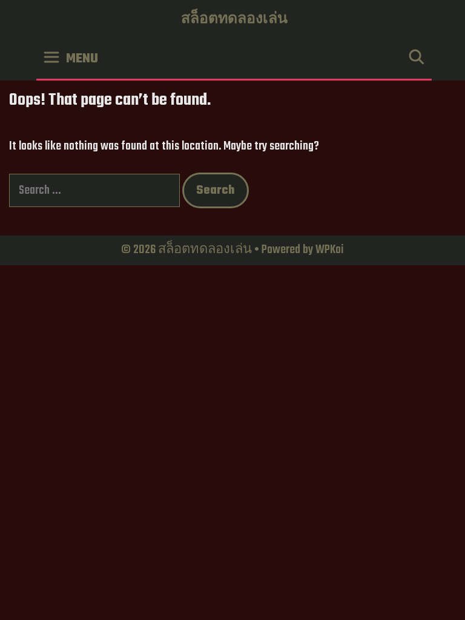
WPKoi (329, 249)
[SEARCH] (416, 59)
